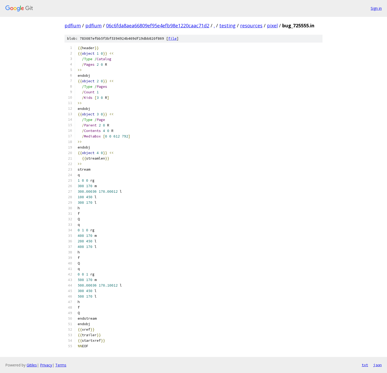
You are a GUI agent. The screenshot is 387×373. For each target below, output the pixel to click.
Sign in (376, 8)
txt (365, 364)
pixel (272, 25)
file (172, 38)
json (377, 364)
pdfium (72, 25)
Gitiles (32, 364)
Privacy (46, 364)
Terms (60, 364)
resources (251, 25)
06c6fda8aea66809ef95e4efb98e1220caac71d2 (157, 25)
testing (227, 25)
